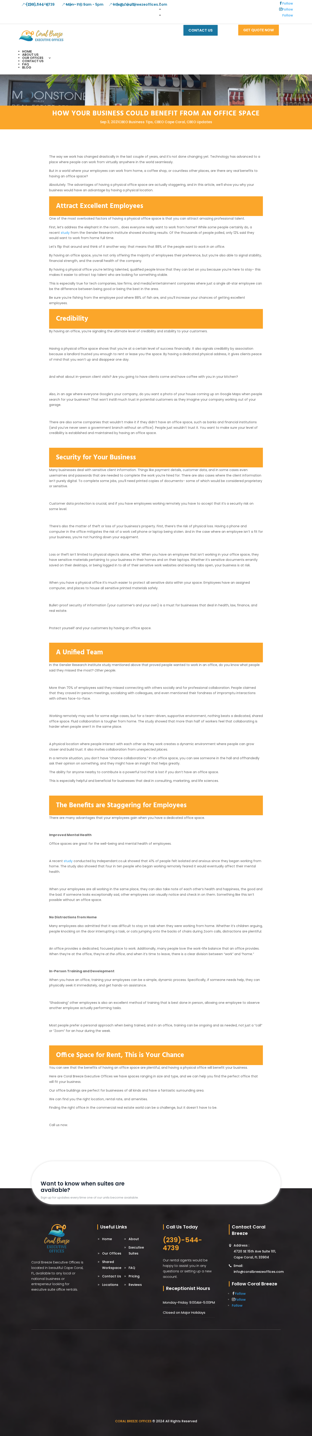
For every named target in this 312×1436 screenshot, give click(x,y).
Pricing (134, 1276)
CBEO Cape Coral (169, 122)
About (134, 1239)
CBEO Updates (199, 122)
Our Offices (32, 58)
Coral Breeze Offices (133, 1421)
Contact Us (33, 61)
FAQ (25, 64)
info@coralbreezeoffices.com (140, 4)
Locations (110, 1284)
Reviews (135, 1284)
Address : (255, 1251)
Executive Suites (136, 1250)
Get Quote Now (258, 30)
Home (27, 51)
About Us (30, 54)
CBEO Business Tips (136, 122)
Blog (26, 67)
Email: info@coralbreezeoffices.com (259, 1268)
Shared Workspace (111, 1265)
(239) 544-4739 (40, 4)
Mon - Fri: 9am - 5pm (84, 4)
